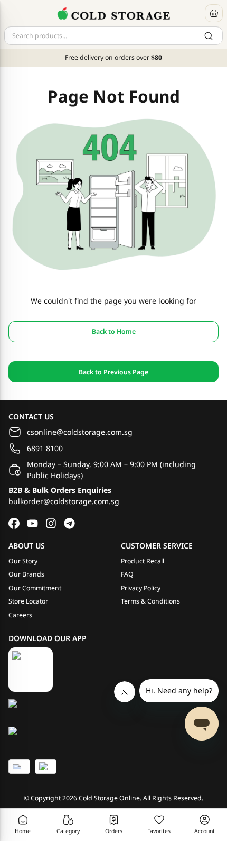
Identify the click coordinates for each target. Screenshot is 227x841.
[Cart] (214, 13)
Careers (20, 614)
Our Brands (26, 574)
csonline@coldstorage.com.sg (80, 432)
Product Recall (142, 560)
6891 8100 (45, 448)
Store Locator (28, 601)
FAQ (127, 574)
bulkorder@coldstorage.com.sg (63, 501)
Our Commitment (34, 587)
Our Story (22, 560)
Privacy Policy (140, 587)
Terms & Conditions (150, 601)
